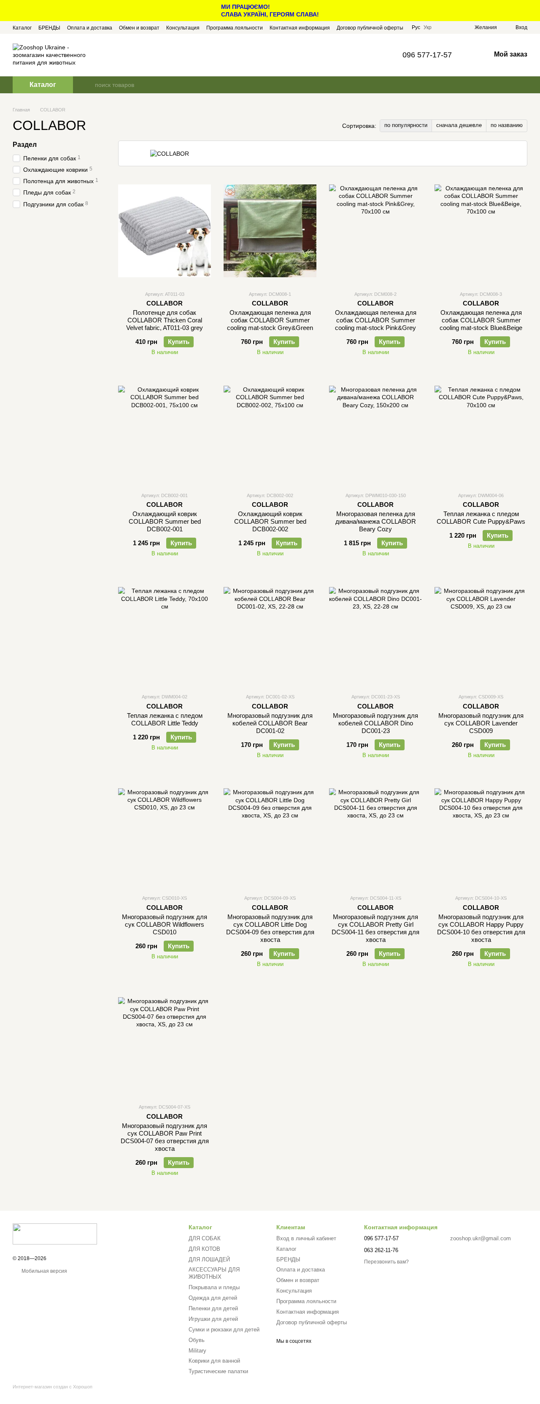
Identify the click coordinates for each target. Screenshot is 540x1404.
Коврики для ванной (214, 1361)
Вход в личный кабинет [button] (306, 1238)
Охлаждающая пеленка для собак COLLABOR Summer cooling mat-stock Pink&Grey (375, 320)
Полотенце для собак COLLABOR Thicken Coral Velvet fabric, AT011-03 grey (164, 320)
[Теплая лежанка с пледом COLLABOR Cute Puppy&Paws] (481, 432)
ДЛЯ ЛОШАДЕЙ (209, 1259)
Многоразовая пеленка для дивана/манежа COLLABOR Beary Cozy (375, 521)
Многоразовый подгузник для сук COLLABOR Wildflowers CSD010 (164, 924)
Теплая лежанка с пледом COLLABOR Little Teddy (164, 719)
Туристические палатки (218, 1371)
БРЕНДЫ (49, 28)
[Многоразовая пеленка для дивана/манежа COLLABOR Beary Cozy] (375, 432)
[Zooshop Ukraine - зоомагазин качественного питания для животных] (55, 1233)
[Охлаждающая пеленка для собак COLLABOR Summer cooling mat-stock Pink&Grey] (375, 231)
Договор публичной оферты (370, 28)
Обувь (197, 1340)
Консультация (183, 28)
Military (197, 1350)
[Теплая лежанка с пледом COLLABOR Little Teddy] (164, 633)
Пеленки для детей (213, 1308)
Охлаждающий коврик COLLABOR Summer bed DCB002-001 (165, 521)
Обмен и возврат (139, 28)
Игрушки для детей (213, 1319)
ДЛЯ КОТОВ (204, 1249)
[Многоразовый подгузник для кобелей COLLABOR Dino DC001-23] (375, 633)
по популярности (405, 125)
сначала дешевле (459, 125)
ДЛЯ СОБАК (205, 1238)
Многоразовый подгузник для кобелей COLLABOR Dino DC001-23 (375, 723)
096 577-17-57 (427, 55)
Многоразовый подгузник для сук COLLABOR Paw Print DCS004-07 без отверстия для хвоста (165, 1137)
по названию (507, 125)
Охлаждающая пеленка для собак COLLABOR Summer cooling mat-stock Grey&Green (270, 320)
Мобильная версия (43, 1271)
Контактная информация (300, 28)
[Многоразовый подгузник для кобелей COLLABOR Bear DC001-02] (270, 633)
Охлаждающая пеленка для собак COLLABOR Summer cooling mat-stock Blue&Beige (481, 320)
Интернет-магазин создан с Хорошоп (52, 1386)
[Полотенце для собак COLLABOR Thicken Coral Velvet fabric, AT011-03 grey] (164, 231)
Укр (428, 27)
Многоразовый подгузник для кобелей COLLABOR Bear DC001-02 (270, 723)
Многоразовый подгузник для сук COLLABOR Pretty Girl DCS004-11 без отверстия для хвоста (375, 928)
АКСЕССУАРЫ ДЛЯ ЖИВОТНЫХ (214, 1273)
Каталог (22, 28)
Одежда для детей (213, 1298)
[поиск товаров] (88, 85)
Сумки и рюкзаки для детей (224, 1329)
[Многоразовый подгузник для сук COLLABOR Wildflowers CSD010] (164, 834)
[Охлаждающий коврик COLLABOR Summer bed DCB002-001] (164, 432)
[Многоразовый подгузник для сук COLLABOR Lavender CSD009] (481, 633)
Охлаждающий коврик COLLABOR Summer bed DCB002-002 (270, 521)
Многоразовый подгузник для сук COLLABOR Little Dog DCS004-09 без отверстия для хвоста (270, 928)
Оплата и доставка (89, 28)
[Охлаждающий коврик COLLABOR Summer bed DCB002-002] (270, 432)
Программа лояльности (234, 28)
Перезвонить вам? (386, 1262)
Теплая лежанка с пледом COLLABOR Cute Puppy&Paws (481, 517)
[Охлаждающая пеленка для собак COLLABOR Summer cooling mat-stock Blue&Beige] (481, 231)
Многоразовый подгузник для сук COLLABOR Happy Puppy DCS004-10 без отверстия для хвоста (481, 928)
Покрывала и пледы (214, 1287)
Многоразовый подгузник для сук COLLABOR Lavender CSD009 (481, 723)
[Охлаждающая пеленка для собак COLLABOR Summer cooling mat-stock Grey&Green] (270, 231)
